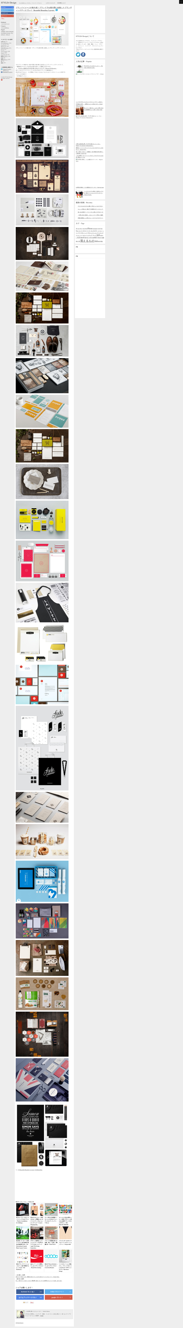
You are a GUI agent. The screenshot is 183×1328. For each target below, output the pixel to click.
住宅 (78, 237)
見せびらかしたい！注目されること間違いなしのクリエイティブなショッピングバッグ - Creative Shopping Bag (36, 1221)
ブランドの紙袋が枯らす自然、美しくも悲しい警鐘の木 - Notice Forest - (51, 1242)
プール (77, 235)
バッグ (85, 233)
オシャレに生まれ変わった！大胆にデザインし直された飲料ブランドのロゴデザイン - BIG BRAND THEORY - (65, 1221)
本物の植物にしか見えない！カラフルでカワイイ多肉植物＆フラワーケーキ (91, 218)
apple (79, 228)
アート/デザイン (5, 27)
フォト (2, 53)
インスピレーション (5, 33)
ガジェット (3, 46)
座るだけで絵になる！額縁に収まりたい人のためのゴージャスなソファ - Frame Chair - (38, 1276)
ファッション (4, 51)
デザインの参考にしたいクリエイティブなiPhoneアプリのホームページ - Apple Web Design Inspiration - (36, 1244)
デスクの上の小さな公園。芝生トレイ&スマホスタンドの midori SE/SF (91, 206)
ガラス (84, 231)
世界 (98, 235)
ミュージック (4, 54)
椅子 (95, 237)
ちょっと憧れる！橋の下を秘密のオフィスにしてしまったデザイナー (91, 209)
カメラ (80, 231)
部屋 (96, 241)
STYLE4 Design (8, 2)
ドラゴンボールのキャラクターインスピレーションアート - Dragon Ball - (65, 1242)
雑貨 (2, 62)
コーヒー (100, 231)
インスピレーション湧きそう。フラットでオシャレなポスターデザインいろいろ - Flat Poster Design (65, 1267)
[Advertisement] (31, 56)
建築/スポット (4, 59)
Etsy (81, 228)
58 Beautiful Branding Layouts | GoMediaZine (30, 1170)
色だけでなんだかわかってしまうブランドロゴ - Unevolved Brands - (51, 1265)
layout (7, 31)
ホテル (84, 235)
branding (3, 31)
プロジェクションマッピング (95, 233)
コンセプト (94, 231)
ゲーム (2, 49)
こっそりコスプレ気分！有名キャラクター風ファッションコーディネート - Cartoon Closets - (93, 192)
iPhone (90, 228)
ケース (88, 231)
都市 (99, 241)
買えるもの (87, 241)
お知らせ (3, 41)
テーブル (81, 233)
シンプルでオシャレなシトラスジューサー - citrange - (89, 102)
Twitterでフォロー (7, 69)
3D (76, 228)
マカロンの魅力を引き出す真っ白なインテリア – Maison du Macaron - (37, 68)
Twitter (41, 1315)
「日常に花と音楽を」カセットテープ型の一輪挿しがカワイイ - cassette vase (91, 215)
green (83, 228)
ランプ (94, 235)
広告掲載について (61, 3)
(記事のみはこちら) (6, 70)
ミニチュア (89, 235)
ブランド (8, 34)
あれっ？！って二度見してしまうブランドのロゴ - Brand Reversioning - (36, 1265)
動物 (82, 237)
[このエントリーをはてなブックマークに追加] (57, 10)
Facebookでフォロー (7, 72)
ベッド (80, 235)
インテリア (3, 44)
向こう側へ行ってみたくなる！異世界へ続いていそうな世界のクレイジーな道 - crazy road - (39, 1280)
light (99, 228)
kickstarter (95, 228)
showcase (11, 31)
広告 (2, 58)
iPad (86, 228)
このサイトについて (50, 3)
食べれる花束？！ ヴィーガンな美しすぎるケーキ (90, 212)
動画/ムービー (4, 56)
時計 (87, 237)
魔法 (101, 241)
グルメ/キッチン (5, 48)
